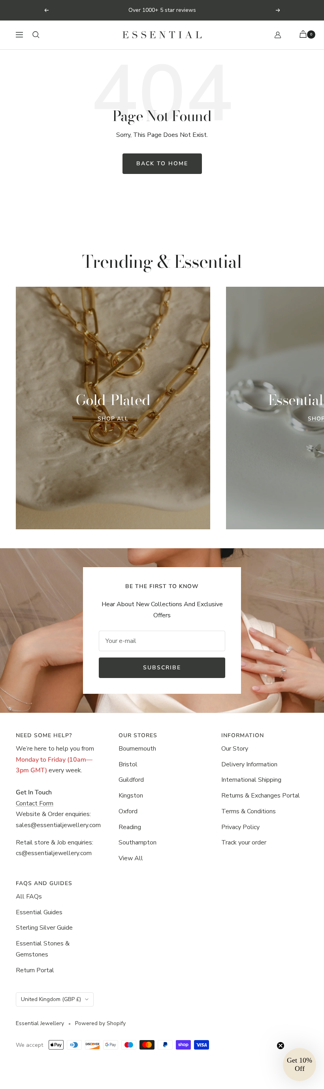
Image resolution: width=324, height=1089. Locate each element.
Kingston (131, 795)
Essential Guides (39, 912)
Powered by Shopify (100, 1023)
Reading (130, 827)
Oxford (128, 811)
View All (131, 858)
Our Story (234, 748)
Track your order (243, 842)
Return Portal (35, 970)
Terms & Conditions (248, 811)
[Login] (277, 35)
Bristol (128, 764)
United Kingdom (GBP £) (51, 999)
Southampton (137, 842)
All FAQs (29, 896)
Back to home (162, 163)
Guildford (131, 779)
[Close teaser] (280, 1046)
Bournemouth (137, 748)
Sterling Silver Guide (44, 927)
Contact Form (34, 803)
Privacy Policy (240, 827)
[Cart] (304, 35)
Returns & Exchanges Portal (260, 795)
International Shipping (251, 779)
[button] (299, 1064)
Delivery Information (249, 764)
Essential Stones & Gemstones (43, 949)
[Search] (36, 34)
